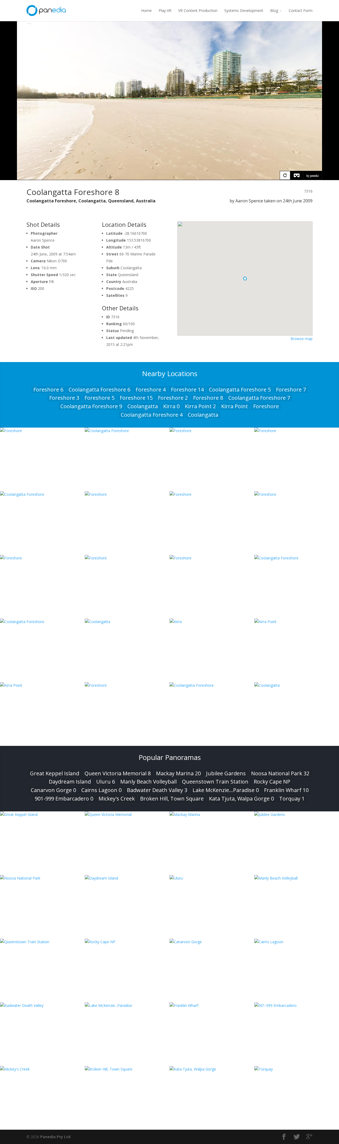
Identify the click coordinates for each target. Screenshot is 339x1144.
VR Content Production (197, 10)
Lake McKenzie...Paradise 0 (226, 790)
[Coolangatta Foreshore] (127, 430)
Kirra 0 (171, 406)
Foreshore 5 (99, 397)
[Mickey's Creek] (42, 1069)
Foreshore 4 (151, 389)
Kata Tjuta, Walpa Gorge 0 (241, 798)
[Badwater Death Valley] (42, 1005)
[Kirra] (212, 621)
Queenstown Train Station (215, 781)
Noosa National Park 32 (280, 773)
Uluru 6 (105, 781)
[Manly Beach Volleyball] (296, 878)
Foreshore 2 (173, 397)
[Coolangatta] (127, 621)
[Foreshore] (42, 430)
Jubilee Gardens (226, 773)
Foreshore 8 (208, 397)
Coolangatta (142, 406)
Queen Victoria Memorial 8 (117, 773)
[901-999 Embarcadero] (296, 1005)
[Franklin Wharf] (212, 1005)
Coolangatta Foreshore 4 (151, 414)
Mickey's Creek (117, 798)
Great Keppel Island (54, 773)
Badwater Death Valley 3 (157, 790)
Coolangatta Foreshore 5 (240, 389)
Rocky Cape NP (272, 781)
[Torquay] (296, 1069)
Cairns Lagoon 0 (101, 790)
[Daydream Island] (127, 878)
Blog (274, 10)
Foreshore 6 (48, 389)
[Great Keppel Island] (42, 814)
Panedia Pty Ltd (55, 1136)
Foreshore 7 (291, 389)
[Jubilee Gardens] (296, 814)
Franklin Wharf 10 (286, 790)
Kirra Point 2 (200, 406)
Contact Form (301, 10)
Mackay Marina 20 (178, 773)
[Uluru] (212, 878)
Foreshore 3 (64, 397)
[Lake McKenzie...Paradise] (127, 1005)
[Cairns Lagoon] (296, 941)
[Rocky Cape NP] (127, 941)
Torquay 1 (292, 798)
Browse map (302, 338)
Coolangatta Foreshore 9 (91, 406)
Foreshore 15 (136, 397)
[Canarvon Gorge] (212, 941)
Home (146, 10)
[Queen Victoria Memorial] (127, 814)
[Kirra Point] (296, 621)
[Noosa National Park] (42, 878)
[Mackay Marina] (212, 814)
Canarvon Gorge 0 (53, 790)
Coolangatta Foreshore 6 (99, 389)
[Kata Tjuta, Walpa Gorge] (212, 1069)
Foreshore (266, 406)
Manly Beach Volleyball (148, 781)
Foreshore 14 (187, 389)
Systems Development (243, 10)
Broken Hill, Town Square (172, 798)
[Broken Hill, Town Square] (127, 1069)
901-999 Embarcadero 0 (64, 798)
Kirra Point (234, 406)
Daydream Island (70, 781)
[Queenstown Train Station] (42, 941)
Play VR (165, 10)
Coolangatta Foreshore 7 (259, 397)
